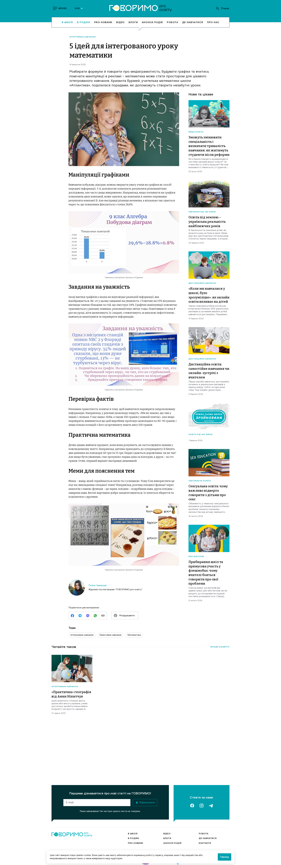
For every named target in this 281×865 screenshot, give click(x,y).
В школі (67, 22)
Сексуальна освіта (200, 481)
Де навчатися (192, 22)
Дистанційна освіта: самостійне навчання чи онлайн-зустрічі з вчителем (209, 370)
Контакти (205, 843)
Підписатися (147, 802)
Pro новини (103, 22)
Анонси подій (152, 22)
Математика (134, 635)
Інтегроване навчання (82, 37)
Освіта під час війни (201, 434)
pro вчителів (196, 556)
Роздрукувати (127, 615)
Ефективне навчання (110, 635)
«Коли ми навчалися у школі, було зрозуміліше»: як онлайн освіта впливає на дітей (209, 295)
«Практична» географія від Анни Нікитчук (71, 694)
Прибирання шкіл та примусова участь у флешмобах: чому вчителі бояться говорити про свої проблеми (206, 573)
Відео (120, 22)
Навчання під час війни (202, 212)
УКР (77, 8)
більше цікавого (219, 647)
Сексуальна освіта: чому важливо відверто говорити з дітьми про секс (208, 492)
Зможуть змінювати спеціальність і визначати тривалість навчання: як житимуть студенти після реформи (209, 146)
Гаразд (224, 857)
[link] (103, 616)
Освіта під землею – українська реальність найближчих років (207, 221)
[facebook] (72, 616)
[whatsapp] (95, 616)
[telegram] (80, 616)
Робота (172, 22)
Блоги (133, 22)
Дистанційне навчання (202, 283)
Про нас (213, 22)
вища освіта (196, 132)
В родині (83, 22)
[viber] (87, 616)
